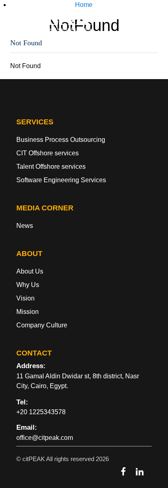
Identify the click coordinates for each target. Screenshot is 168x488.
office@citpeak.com (44, 437)
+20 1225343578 (41, 412)
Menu (83, 14)
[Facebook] (123, 472)
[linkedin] (140, 472)
